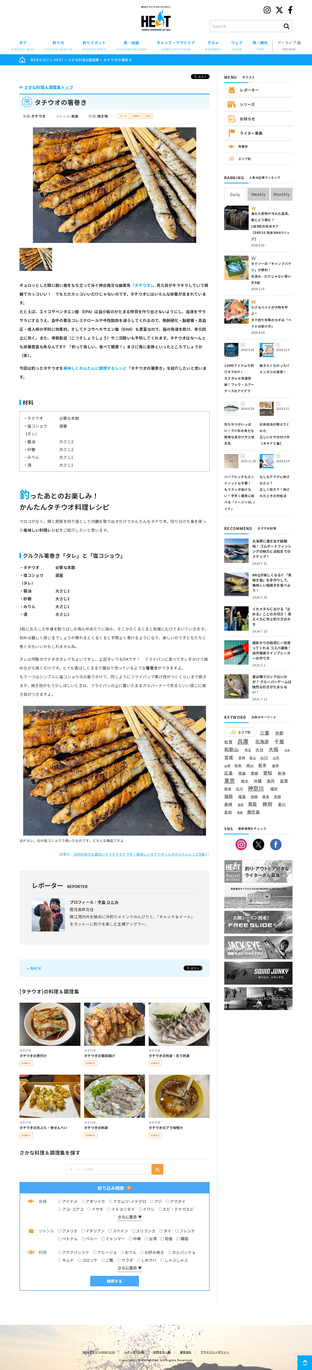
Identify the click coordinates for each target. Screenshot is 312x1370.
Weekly (258, 194)
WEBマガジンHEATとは (99, 1352)
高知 (228, 812)
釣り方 (58, 45)
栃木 (245, 781)
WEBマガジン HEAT (47, 59)
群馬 (266, 797)
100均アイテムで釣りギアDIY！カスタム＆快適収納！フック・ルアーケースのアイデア (239, 378)
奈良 (287, 750)
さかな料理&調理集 (83, 59)
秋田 (254, 796)
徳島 (242, 773)
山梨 (227, 765)
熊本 (228, 789)
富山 (252, 758)
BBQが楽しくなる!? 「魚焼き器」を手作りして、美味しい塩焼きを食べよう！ (272, 582)
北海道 (262, 741)
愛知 (268, 772)
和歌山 (231, 749)
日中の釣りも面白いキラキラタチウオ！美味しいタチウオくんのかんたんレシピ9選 (139, 854)
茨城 (277, 797)
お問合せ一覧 (162, 1352)
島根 (275, 766)
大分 (259, 749)
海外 (271, 781)
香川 (282, 804)
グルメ (213, 45)
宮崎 (241, 758)
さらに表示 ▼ (129, 1217)
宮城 (228, 757)
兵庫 (243, 741)
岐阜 (238, 765)
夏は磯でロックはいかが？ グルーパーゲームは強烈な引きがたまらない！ (271, 684)
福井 (274, 789)
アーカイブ (287, 45)
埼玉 (247, 750)
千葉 (279, 741)
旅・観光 (260, 45)
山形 (276, 758)
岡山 (250, 765)
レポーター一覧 (134, 1352)
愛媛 (255, 773)
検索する (114, 1281)
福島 (242, 796)
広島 (228, 772)
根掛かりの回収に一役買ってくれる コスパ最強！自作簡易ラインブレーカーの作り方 (271, 650)
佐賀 (228, 742)
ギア (23, 45)
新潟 (282, 773)
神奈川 (256, 788)
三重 (265, 733)
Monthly (281, 194)
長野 (241, 805)
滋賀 (284, 781)
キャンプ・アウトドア (176, 45)
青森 (252, 804)
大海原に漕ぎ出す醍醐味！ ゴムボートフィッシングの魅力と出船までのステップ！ (271, 549)
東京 (229, 780)
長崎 (228, 804)
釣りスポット (94, 45)
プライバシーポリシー (215, 1352)
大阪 (274, 749)
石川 (239, 789)
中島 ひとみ (108, 902)
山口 (264, 757)
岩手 (262, 765)
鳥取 (240, 812)
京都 (279, 733)
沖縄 (258, 781)
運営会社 (185, 1352)
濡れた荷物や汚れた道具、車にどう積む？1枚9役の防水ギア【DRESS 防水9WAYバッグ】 (271, 226)
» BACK (34, 968)
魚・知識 (131, 45)
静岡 (267, 804)
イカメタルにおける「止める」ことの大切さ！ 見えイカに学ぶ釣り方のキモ (271, 616)
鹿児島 (253, 812)
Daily (235, 194)
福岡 (228, 796)
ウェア (237, 45)
